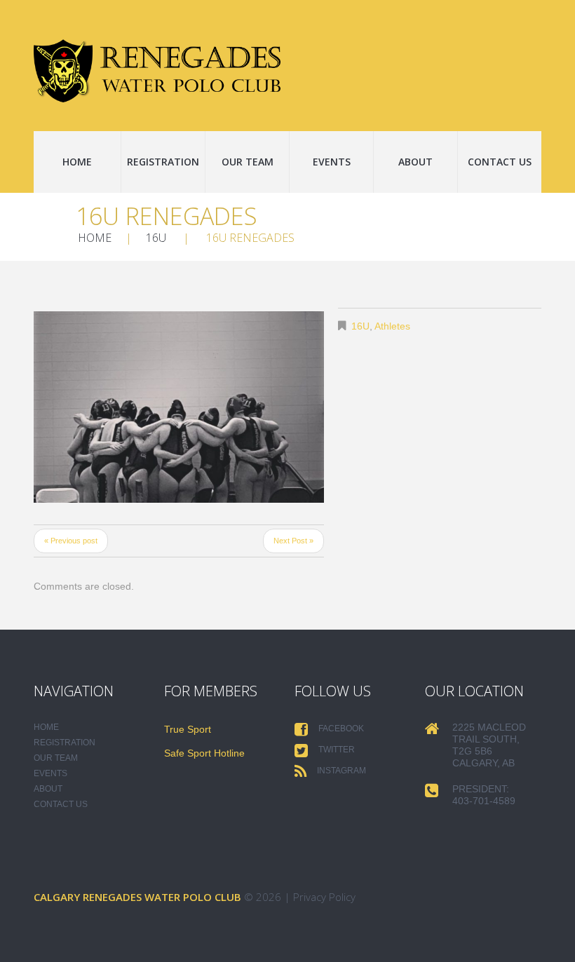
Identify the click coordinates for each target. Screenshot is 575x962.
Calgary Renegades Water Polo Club (137, 897)
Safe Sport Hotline (204, 753)
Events (332, 161)
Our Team (247, 161)
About (415, 161)
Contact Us (500, 161)
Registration (163, 161)
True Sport (187, 729)
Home (77, 161)
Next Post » (293, 540)
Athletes (392, 326)
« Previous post (70, 540)
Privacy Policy (324, 897)
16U (156, 237)
